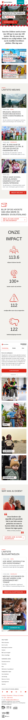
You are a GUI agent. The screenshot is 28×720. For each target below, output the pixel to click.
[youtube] (25, 692)
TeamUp (4, 684)
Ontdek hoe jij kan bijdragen (13, 538)
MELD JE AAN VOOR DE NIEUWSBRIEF (11, 219)
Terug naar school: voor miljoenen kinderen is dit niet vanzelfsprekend (12, 180)
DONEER (20, 2)
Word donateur (5, 642)
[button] (26, 2)
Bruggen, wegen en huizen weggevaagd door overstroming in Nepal (13, 115)
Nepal (12, 109)
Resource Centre (6, 679)
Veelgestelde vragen (6, 671)
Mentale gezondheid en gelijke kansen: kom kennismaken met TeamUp (13, 579)
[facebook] (2, 692)
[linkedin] (16, 692)
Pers (3, 666)
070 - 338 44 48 (8, 697)
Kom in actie (5, 645)
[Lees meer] (14, 101)
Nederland (13, 142)
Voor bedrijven (5, 674)
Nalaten (3, 650)
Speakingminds (5, 681)
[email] (7, 692)
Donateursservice (6, 661)
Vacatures (4, 664)
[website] (12, 692)
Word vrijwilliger (6, 655)
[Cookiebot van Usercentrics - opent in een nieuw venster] (20, 344)
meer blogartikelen (13, 592)
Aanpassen (13, 374)
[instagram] (21, 692)
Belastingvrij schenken (7, 647)
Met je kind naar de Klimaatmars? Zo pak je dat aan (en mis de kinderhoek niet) (13, 147)
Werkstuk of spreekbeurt (8, 669)
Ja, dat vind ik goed (14, 370)
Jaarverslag (4, 676)
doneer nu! (9, 22)
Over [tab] (23, 348)
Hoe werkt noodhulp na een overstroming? (14, 562)
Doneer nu (15, 628)
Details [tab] (14, 348)
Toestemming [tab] (5, 348)
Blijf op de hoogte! (6, 652)
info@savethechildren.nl (12, 699)
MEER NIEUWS (17, 193)
